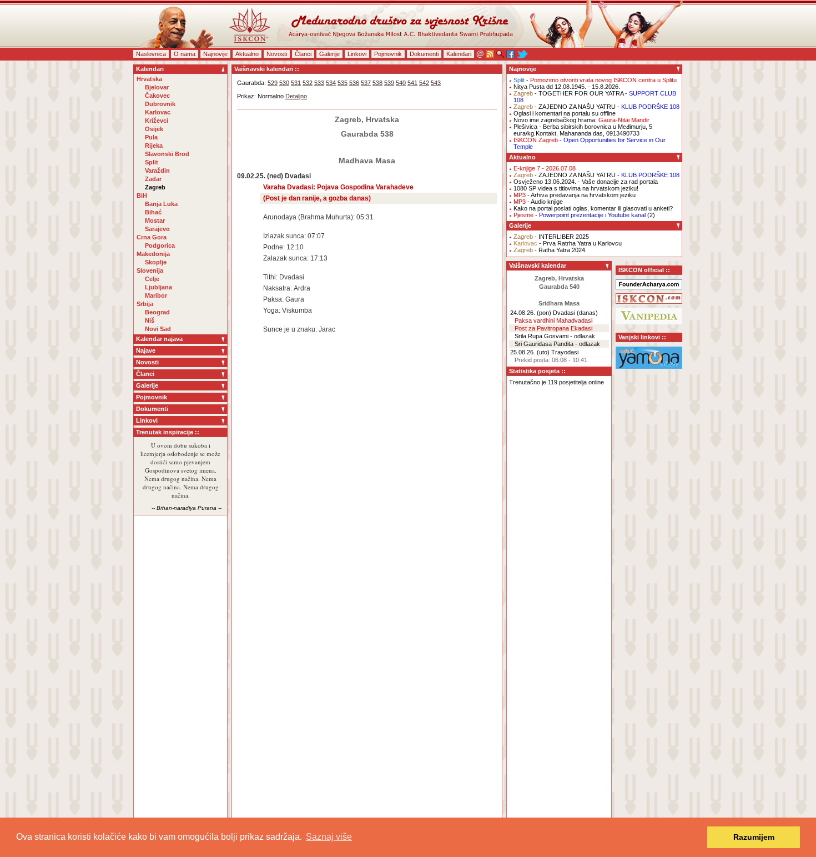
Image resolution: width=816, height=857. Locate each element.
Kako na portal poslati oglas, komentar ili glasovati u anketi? (593, 208)
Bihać (153, 212)
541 (412, 82)
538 (377, 82)
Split (151, 162)
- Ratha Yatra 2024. (550, 250)
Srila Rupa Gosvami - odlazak (555, 336)
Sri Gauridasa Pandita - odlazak (557, 343)
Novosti (276, 54)
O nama (184, 54)
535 (342, 82)
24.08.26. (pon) (530, 312)
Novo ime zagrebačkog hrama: (581, 120)
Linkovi (356, 54)
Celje (152, 278)
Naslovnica (151, 54)
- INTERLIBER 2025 (551, 236)
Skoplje (156, 262)
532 (308, 82)
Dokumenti (424, 54)
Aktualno (247, 54)
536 (354, 82)
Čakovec (157, 95)
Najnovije (215, 54)
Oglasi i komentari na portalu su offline (564, 113)
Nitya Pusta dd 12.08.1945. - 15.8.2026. (566, 86)
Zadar (153, 179)
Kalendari (458, 54)
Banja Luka (161, 204)
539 (389, 82)
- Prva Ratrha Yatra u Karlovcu (567, 243)
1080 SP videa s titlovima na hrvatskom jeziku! (575, 188)
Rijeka (154, 145)
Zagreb (155, 187)
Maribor (156, 295)
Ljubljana (158, 287)
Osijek (154, 129)
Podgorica (160, 245)
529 (273, 82)
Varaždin (157, 170)
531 (296, 82)
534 (331, 82)
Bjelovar (157, 87)
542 (424, 82)
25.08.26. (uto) (530, 352)
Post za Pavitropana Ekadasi (553, 328)
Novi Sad (158, 328)
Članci (303, 54)
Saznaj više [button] (329, 836)
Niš (149, 320)
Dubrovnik (160, 104)
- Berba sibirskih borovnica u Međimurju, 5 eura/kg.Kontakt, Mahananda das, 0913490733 (582, 130)
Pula (151, 137)
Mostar (155, 220)
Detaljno (296, 96)
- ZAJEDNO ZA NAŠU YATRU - (596, 106)
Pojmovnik (388, 54)
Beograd (157, 312)
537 (366, 82)
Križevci (156, 120)
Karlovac (157, 112)
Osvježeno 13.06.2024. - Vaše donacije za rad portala (585, 181)
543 (436, 82)
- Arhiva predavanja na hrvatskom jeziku (574, 195)
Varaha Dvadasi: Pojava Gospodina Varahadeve (338, 187)
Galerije (329, 54)
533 (319, 82)
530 (284, 82)
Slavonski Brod (167, 154)
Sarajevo (157, 228)
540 (401, 82)
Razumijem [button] (753, 837)
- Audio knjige (538, 201)
